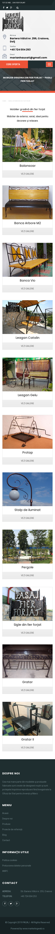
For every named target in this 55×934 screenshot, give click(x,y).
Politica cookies (9, 860)
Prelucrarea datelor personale (16, 865)
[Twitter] (7, 7)
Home (4, 101)
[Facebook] (3, 7)
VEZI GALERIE (27, 174)
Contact (6, 840)
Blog (4, 835)
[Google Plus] (11, 7)
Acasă (5, 813)
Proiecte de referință (12, 829)
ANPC (5, 871)
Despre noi (7, 818)
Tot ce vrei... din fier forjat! (13, 3)
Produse (6, 824)
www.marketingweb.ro (33, 928)
